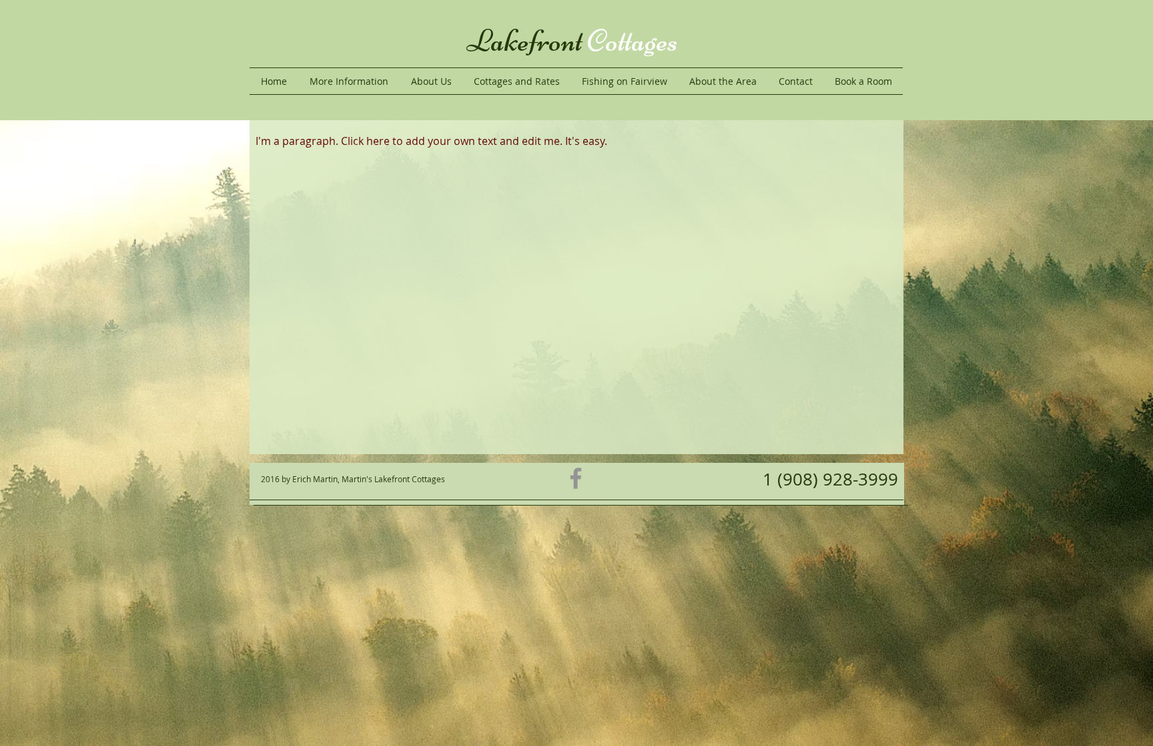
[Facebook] (576, 478)
